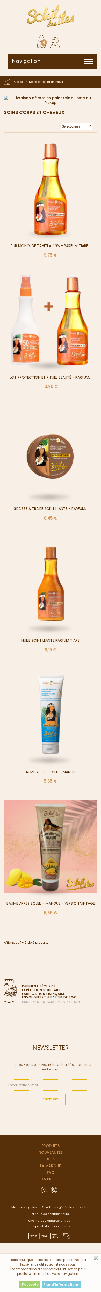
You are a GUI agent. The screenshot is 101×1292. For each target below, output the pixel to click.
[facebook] (44, 1189)
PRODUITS (50, 1145)
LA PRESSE (50, 1179)
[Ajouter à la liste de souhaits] (56, 194)
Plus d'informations (61, 1284)
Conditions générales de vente (64, 1207)
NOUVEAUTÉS (51, 1152)
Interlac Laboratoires (55, 1226)
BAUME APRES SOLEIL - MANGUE (50, 772)
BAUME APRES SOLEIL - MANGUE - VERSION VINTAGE (50, 903)
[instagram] (54, 1189)
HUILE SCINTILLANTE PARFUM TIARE (50, 640)
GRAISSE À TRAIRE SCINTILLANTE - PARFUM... (50, 508)
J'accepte (30, 1284)
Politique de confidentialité (49, 1214)
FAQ (50, 1172)
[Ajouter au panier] (44, 194)
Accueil (19, 82)
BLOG (51, 1159)
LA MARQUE (50, 1165)
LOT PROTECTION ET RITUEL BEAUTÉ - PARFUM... (50, 377)
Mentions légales (24, 1207)
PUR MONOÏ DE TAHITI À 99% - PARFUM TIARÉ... (50, 245)
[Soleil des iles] (50, 16)
